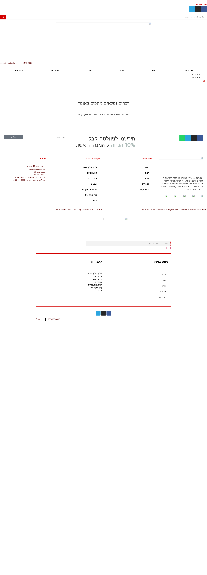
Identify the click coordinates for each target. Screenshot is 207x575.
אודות (89, 70)
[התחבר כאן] (204, 76)
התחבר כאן (196, 74)
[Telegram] (192, 9)
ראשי (154, 70)
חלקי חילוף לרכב (90, 167)
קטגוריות (189, 70)
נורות (95, 201)
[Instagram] (198, 9)
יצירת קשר (18, 70)
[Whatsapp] (182, 138)
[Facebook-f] (204, 9)
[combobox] (128, 243)
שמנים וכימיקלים (90, 190)
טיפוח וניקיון (92, 173)
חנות (122, 70)
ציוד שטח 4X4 (91, 195)
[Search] (3, 17)
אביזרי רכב (93, 178)
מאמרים (55, 70)
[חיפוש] (169, 248)
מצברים (94, 184)
